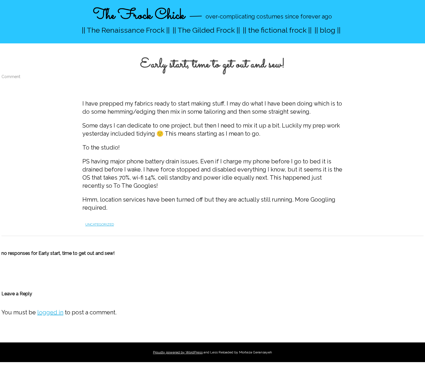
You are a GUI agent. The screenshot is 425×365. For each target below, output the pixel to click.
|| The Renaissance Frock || (126, 30)
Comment (10, 76)
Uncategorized (99, 224)
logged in (50, 312)
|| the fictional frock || (277, 30)
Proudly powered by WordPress (178, 352)
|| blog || (328, 30)
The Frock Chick (139, 15)
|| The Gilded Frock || (206, 30)
